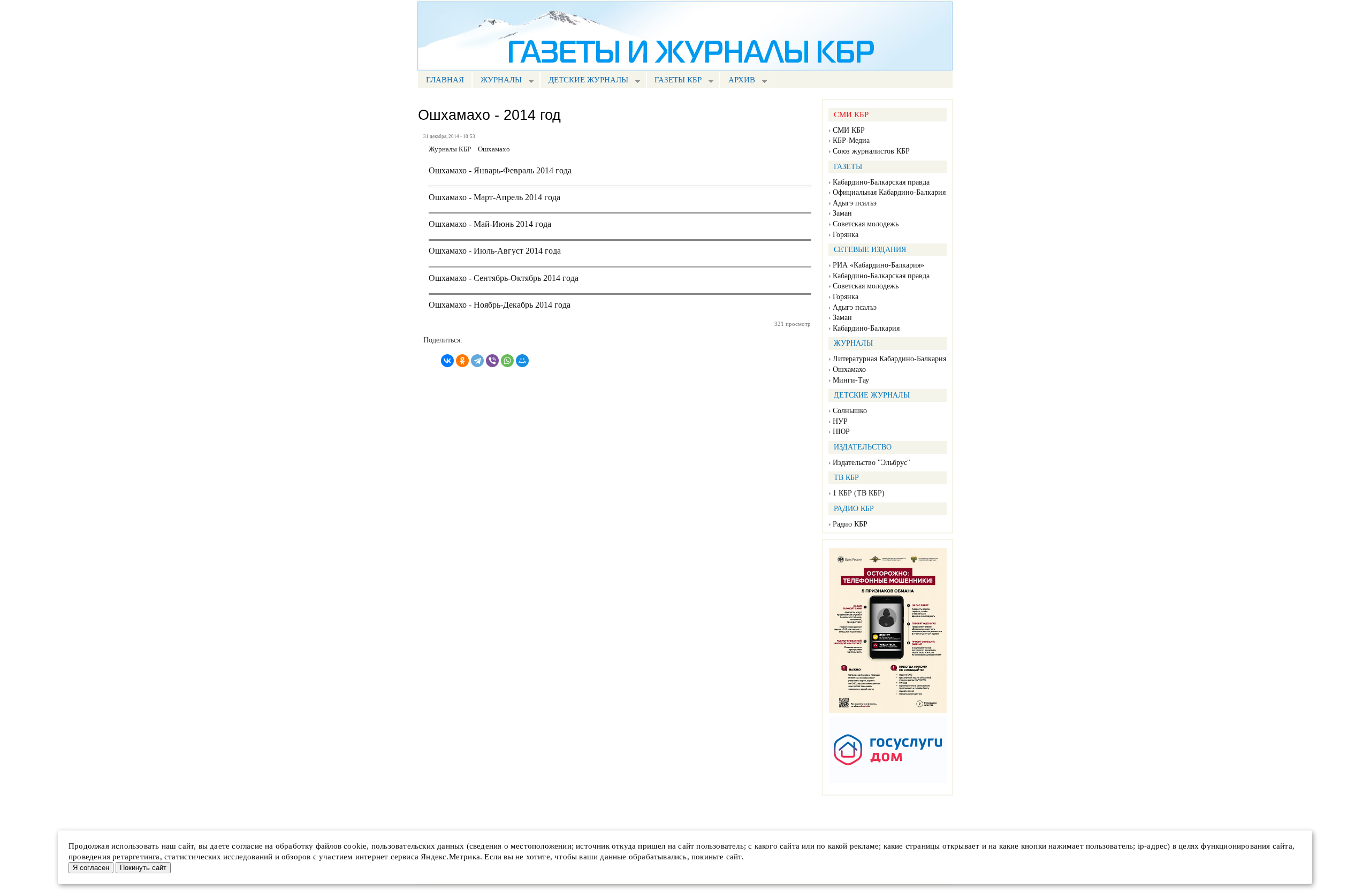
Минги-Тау (851, 380)
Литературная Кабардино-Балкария (889, 359)
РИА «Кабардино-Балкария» (878, 265)
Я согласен (91, 868)
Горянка (845, 235)
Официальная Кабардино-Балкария (889, 192)
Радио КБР (850, 524)
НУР (840, 421)
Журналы (497, 81)
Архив (737, 81)
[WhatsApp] (507, 360)
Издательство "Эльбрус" (871, 463)
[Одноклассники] (462, 360)
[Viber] (492, 360)
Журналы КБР (450, 149)
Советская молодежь (866, 224)
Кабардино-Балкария (866, 328)
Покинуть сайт (143, 868)
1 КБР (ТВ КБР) (859, 493)
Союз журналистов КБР (871, 151)
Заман (842, 213)
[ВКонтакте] (447, 360)
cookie (355, 846)
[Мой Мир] (522, 360)
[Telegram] (477, 360)
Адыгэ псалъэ (855, 203)
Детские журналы (584, 81)
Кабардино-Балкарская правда (881, 182)
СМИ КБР (849, 130)
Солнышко (850, 411)
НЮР (841, 432)
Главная (445, 79)
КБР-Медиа (851, 140)
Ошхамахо (849, 369)
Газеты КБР (674, 81)
